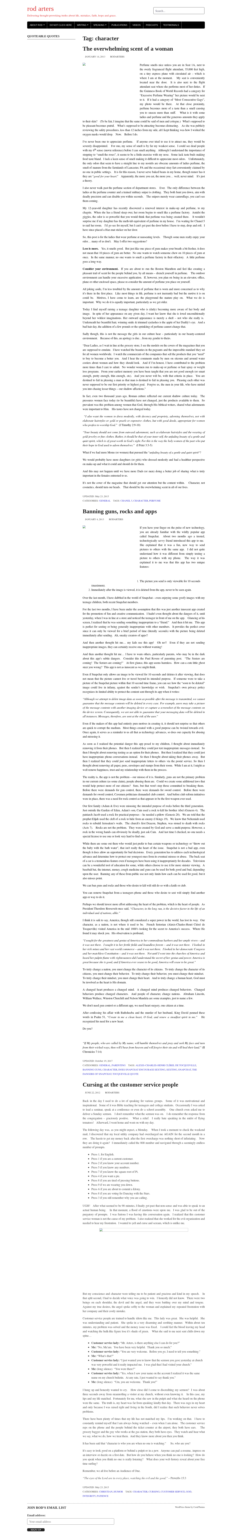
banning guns (92, 1069)
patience (102, 1496)
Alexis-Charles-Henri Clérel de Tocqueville (166, 1065)
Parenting (119, 1065)
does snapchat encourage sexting (141, 1069)
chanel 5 (126, 500)
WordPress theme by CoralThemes (190, 1506)
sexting (171, 1069)
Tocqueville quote (125, 1074)
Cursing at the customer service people (130, 1084)
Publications (119, 25)
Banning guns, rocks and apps (120, 511)
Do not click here (61, 25)
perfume (155, 500)
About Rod (38, 26)
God (188, 1491)
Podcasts (152, 25)
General (105, 500)
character (140, 500)
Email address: (36, 1515)
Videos (136, 25)
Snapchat (184, 1069)
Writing (83, 26)
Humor (118, 1491)
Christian (106, 1491)
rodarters (117, 56)
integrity (89, 1496)
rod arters (40, 8)
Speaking (100, 26)
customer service (173, 1491)
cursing (154, 1491)
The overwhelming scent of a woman (128, 48)
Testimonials (171, 25)
